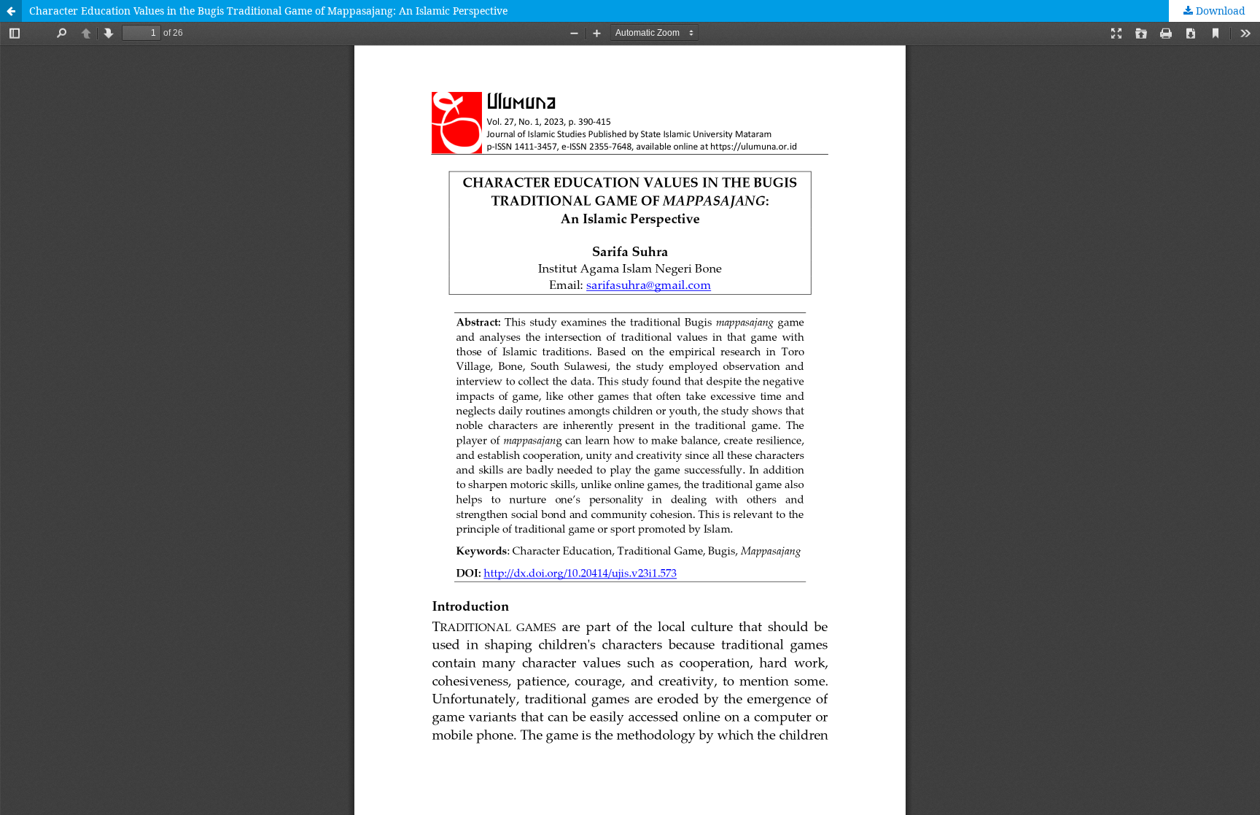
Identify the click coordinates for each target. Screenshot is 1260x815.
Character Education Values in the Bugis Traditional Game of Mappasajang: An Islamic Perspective (268, 11)
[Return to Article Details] (11, 11)
